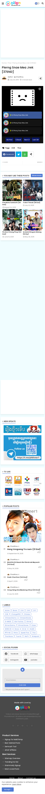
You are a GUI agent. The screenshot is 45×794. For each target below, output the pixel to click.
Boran (15, 610)
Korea (34, 625)
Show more (36, 175)
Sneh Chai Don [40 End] (17, 577)
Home (4, 63)
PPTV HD (7, 633)
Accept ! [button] (7, 789)
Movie (17, 629)
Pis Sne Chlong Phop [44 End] (11, 233)
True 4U (18, 636)
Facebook (10, 154)
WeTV (27, 636)
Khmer (29, 622)
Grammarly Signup (13, 765)
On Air (24, 629)
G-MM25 (8, 622)
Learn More (16, 784)
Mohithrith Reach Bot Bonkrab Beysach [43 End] (23, 563)
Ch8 (13, 148)
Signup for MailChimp (14, 739)
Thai (9, 63)
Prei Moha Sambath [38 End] (11, 204)
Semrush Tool (10, 746)
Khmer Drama (10, 625)
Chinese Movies (25, 618)
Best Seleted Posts (12, 743)
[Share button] (31, 154)
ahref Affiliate (10, 750)
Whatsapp (25, 154)
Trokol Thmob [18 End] (31, 203)
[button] (42, 3)
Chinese (27, 614)
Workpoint (35, 636)
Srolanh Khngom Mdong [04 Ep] (32, 233)
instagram (14, 660)
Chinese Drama (10, 618)
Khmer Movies (23, 625)
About (20, 778)
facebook (14, 654)
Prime (16, 633)
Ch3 (22, 610)
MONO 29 (8, 629)
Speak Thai (25, 633)
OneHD (32, 629)
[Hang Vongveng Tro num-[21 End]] (22, 526)
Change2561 (16, 614)
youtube (34, 660)
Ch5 (28, 610)
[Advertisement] (22, 33)
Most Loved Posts (12, 769)
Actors (7, 610)
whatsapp (34, 654)
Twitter (18, 154)
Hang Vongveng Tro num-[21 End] (23, 549)
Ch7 (34, 610)
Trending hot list (11, 762)
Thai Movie (9, 636)
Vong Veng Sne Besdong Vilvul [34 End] (23, 590)
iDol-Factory (18, 622)
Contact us (31, 778)
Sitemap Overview (12, 758)
